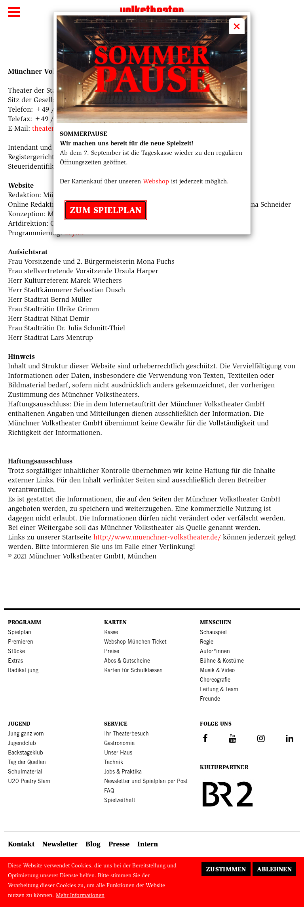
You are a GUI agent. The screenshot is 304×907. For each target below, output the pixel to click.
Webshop (156, 181)
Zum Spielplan (106, 210)
